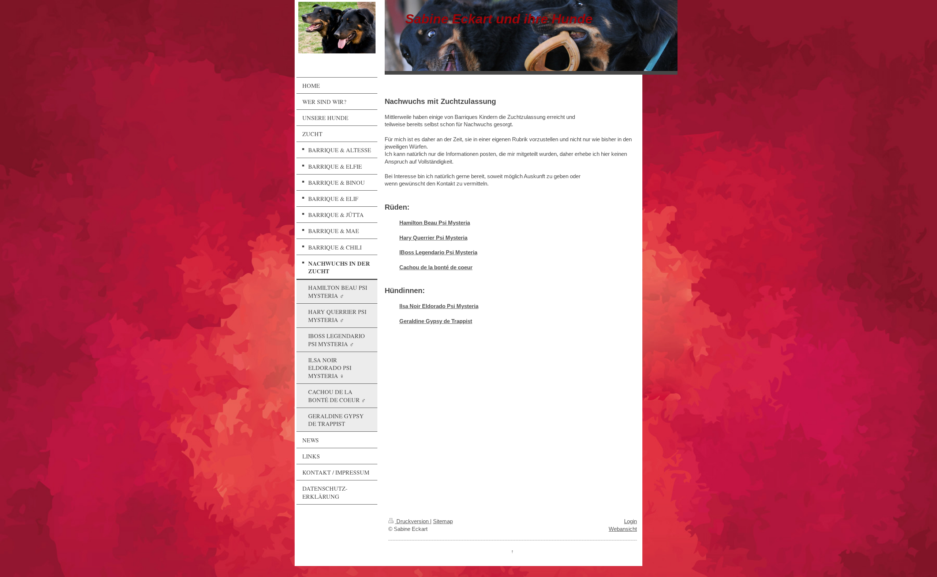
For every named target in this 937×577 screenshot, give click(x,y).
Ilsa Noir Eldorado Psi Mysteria (438, 306)
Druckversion (412, 521)
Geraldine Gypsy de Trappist (435, 321)
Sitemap (443, 521)
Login (630, 521)
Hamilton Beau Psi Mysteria (434, 223)
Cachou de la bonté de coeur (436, 267)
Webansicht (623, 529)
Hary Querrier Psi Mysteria (433, 238)
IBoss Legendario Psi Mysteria (438, 252)
